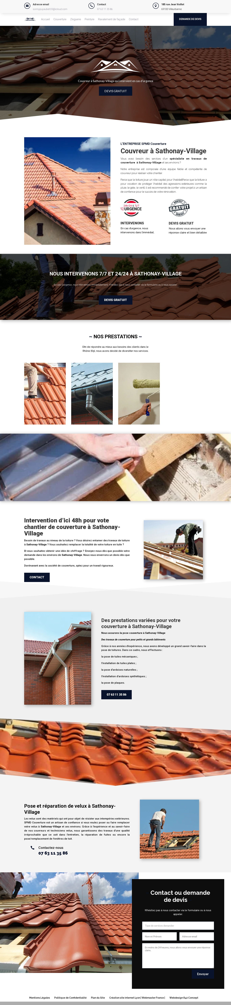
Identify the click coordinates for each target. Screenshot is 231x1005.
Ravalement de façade (111, 19)
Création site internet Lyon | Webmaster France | (137, 997)
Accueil (45, 19)
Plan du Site (98, 997)
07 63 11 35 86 (105, 9)
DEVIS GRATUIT (115, 91)
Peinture (89, 19)
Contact (133, 19)
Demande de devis (190, 19)
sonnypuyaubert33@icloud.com (50, 9)
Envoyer (203, 974)
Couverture (59, 19)
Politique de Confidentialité (70, 997)
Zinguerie (75, 19)
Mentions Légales (39, 997)
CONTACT (37, 577)
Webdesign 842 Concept (183, 997)
